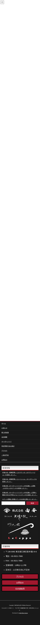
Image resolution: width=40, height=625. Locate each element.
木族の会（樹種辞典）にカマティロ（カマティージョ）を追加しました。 (18, 474)
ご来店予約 (5, 455)
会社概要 (4, 437)
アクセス (4, 450)
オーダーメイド (7, 441)
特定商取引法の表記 (8, 446)
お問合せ (4, 460)
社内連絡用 (20, 589)
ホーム (4, 423)
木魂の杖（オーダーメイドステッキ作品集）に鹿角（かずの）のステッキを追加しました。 (18, 487)
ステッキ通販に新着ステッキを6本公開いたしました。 (20, 499)
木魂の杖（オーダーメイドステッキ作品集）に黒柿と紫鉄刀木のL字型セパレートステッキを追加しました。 (20, 494)
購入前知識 (5, 432)
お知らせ (4, 428)
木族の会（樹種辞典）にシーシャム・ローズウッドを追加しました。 (19, 480)
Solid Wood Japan (23, 613)
